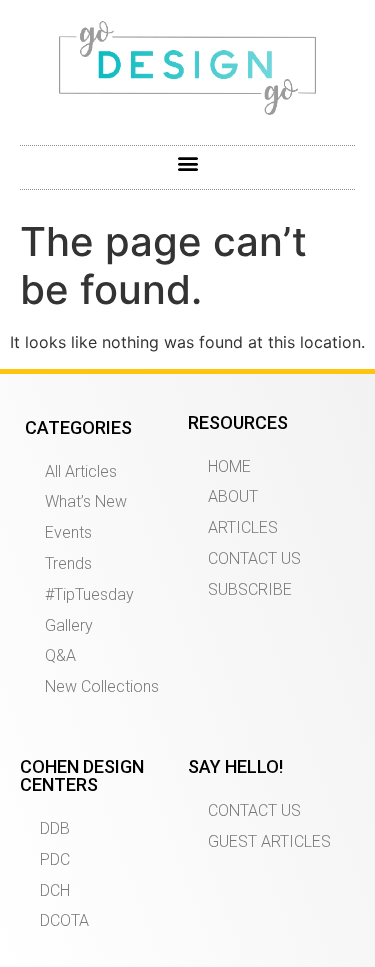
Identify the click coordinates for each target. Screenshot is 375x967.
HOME (229, 466)
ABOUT (233, 496)
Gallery (69, 625)
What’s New (86, 501)
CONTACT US (254, 558)
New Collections (102, 686)
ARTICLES (243, 527)
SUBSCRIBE (250, 589)
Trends (68, 563)
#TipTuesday (89, 594)
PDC (55, 859)
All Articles (81, 471)
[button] (187, 162)
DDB (55, 828)
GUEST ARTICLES (269, 841)
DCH (55, 890)
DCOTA (64, 920)
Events (68, 532)
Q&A (60, 655)
